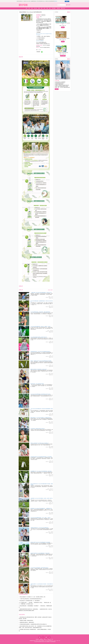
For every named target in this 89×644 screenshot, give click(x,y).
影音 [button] (41, 8)
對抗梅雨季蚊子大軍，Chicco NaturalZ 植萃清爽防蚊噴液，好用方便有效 (41, 471)
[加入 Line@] (46, 637)
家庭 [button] (32, 8)
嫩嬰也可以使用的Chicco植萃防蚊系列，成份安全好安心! (39, 369)
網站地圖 (37, 639)
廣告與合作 (49, 639)
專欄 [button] (39, 8)
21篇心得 (62, 27)
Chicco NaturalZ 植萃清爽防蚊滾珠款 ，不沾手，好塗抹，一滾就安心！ (41, 517)
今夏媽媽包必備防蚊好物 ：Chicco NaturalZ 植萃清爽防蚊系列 (39, 527)
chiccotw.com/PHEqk (39, 40)
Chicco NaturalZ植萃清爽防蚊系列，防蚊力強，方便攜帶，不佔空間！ (41, 326)
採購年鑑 (58, 8)
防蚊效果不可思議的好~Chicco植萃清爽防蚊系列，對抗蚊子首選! (40, 553)
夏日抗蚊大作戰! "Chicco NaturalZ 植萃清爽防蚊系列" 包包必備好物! (40, 542)
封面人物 (35, 8)
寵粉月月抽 (63, 8)
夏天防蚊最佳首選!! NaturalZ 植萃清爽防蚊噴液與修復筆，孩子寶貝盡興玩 (41, 456)
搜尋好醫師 (54, 8)
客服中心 (45, 639)
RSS (52, 639)
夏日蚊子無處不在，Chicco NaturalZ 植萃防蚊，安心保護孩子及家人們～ (41, 417)
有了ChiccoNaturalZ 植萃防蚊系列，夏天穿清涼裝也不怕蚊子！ (40, 567)
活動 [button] (47, 8)
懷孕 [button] (26, 8)
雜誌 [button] (50, 8)
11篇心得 (62, 41)
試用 (44, 8)
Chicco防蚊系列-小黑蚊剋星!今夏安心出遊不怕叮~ (38, 428)
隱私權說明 (55, 1)
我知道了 (67, 1)
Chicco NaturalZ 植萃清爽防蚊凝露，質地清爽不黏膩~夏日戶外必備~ (41, 394)
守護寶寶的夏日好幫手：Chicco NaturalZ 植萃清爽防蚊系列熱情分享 (40, 351)
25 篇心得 (38, 51)
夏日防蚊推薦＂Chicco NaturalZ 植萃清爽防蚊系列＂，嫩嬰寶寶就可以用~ (41, 508)
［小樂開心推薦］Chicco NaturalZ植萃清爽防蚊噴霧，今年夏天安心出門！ (41, 292)
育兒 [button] (29, 8)
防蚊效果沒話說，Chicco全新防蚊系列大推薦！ (37, 383)
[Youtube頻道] (39, 637)
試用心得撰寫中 (62, 55)
